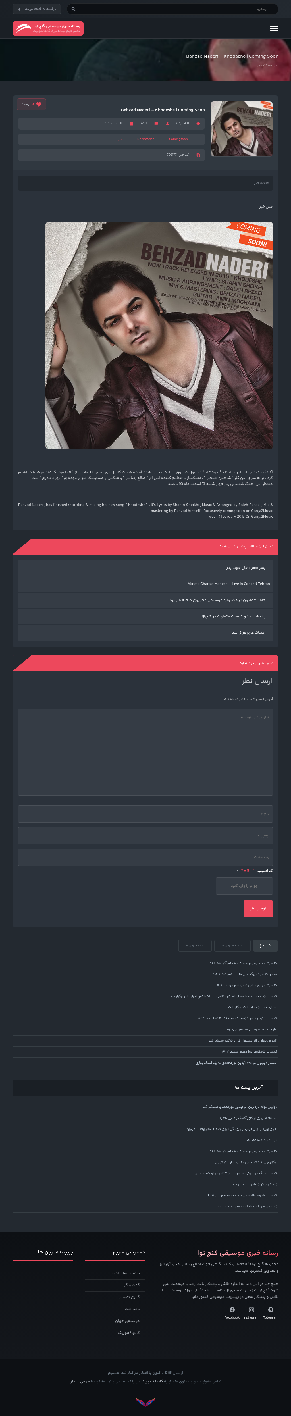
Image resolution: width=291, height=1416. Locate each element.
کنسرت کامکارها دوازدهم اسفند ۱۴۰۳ (249, 1052)
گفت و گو (131, 1285)
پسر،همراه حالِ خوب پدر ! (245, 568)
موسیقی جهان (127, 1321)
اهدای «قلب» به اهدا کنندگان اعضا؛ (251, 1007)
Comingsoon (178, 139)
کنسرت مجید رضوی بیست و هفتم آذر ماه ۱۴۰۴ (243, 963)
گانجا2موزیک (129, 1333)
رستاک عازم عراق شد (248, 633)
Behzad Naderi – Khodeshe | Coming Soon (163, 110)
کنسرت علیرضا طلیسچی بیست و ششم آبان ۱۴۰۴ (242, 1195)
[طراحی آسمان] (145, 1402)
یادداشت (132, 1309)
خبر (120, 139)
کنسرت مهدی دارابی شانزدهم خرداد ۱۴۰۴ (247, 985)
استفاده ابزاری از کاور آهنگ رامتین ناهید (248, 1118)
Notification (146, 139)
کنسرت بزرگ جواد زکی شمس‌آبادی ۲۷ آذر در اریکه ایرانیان (236, 1173)
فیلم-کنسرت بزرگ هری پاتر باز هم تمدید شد (245, 974)
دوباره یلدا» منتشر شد (261, 1140)
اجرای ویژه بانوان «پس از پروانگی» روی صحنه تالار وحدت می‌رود (231, 1129)
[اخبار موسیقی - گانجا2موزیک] (48, 28)
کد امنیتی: (254, 871)
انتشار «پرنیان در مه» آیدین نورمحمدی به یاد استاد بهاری (236, 1063)
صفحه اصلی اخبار (125, 1273)
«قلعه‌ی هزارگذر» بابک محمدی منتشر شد (247, 1206)
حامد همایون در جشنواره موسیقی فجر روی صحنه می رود (217, 600)
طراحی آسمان (79, 1381)
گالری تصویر (129, 1297)
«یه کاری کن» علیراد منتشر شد (254, 1184)
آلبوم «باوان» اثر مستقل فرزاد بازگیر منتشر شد (243, 1041)
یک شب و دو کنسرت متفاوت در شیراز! (233, 616)
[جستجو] (73, 9)
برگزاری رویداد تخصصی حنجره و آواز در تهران (246, 1162)
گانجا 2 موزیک (152, 1381)
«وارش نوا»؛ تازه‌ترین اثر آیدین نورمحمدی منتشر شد (240, 1107)
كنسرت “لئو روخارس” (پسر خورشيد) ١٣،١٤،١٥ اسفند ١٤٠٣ (237, 1018)
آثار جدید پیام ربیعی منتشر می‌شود (251, 1029)
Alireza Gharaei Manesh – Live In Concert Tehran (229, 584)
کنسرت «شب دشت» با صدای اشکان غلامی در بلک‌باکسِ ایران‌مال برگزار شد (223, 996)
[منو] (274, 28)
